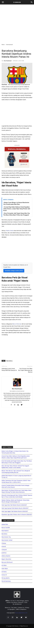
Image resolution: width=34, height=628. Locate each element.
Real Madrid (5, 530)
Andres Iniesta (10, 230)
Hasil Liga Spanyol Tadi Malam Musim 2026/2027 (15, 508)
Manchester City (6, 537)
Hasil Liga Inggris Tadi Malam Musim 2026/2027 (15, 511)
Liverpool (4, 549)
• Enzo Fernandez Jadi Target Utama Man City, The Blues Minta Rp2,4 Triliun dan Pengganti (16, 214)
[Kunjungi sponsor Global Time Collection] (17, 157)
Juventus (4, 553)
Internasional (9, 44)
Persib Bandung (6, 581)
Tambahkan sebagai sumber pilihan (14, 270)
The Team (14, 607)
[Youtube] (26, 617)
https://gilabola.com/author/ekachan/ (17, 391)
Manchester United (7, 540)
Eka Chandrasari (8, 60)
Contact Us (21, 607)
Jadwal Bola (5, 524)
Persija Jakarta (5, 578)
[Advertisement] (17, 24)
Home (3, 44)
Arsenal (4, 546)
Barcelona (9, 361)
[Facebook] (11, 405)
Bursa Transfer (6, 527)
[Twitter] (22, 405)
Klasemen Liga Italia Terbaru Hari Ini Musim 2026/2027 (17, 514)
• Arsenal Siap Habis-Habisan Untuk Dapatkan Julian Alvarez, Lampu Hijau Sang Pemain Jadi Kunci (16, 208)
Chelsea (4, 543)
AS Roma (4, 571)
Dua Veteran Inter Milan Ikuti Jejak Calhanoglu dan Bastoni (25, 370)
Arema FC (4, 575)
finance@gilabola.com (21, 613)
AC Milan (4, 565)
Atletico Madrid (6, 556)
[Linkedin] (18, 405)
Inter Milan (5, 568)
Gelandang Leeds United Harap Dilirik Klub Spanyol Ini (9, 369)
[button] (31, 2)
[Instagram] (15, 405)
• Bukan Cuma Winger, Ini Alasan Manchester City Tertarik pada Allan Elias (16, 203)
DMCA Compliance (21, 609)
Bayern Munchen (6, 559)
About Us (7, 607)
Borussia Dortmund (7, 562)
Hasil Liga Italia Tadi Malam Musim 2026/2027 (14, 505)
